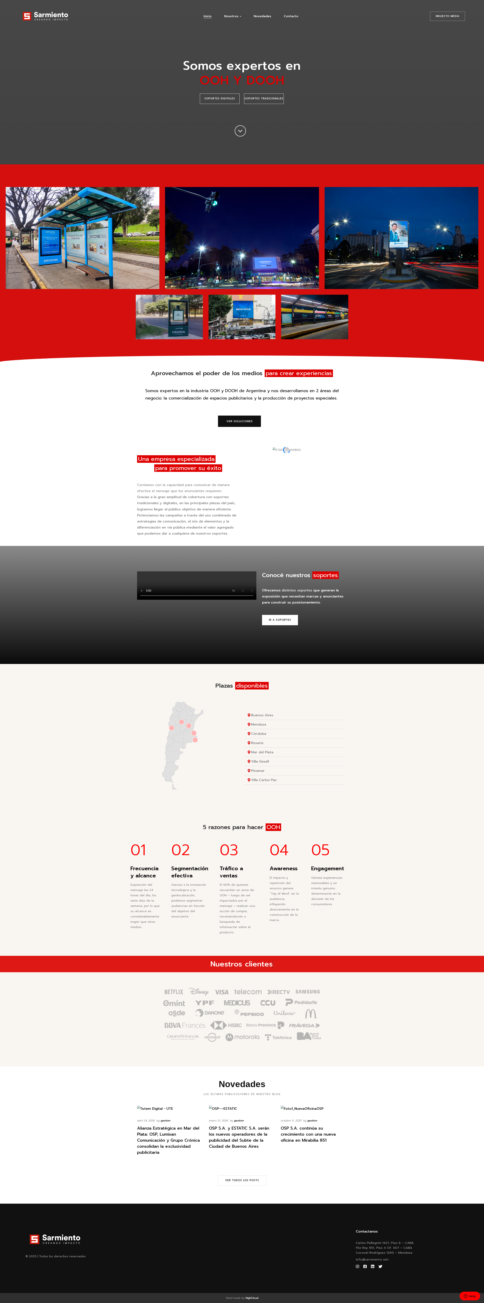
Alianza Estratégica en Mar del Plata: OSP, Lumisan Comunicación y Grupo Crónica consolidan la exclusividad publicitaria (168, 1140)
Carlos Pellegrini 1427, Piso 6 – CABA (385, 1243)
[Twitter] (380, 1266)
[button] (220, 99)
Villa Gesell (260, 761)
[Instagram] (357, 1266)
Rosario (257, 743)
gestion (166, 1121)
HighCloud (251, 1298)
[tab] (294, 715)
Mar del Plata (262, 752)
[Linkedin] (372, 1266)
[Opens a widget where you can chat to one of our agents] (469, 1296)
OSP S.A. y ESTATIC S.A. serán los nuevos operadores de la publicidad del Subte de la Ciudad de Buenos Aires (239, 1137)
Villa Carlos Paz (264, 780)
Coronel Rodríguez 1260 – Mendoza (384, 1252)
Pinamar (258, 770)
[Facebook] (365, 1266)
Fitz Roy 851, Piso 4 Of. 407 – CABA (384, 1248)
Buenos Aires (262, 715)
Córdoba (258, 733)
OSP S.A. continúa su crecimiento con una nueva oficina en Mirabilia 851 (308, 1134)
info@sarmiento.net (372, 1259)
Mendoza (258, 724)
